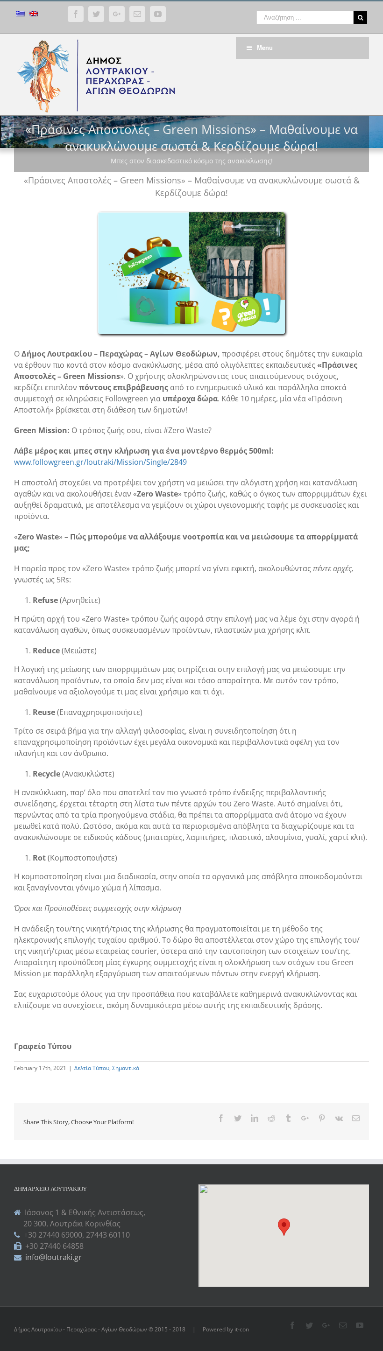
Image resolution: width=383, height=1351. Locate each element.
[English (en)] (33, 15)
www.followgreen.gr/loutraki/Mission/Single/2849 (100, 462)
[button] (284, 1227)
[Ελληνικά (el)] (20, 15)
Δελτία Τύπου (91, 1068)
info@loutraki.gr (52, 1257)
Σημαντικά (125, 1068)
